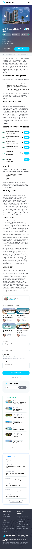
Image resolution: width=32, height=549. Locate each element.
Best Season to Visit (23, 54)
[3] (9, 356)
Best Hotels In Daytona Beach (18, 423)
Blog (14, 427)
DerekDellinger (23, 320)
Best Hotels (7, 326)
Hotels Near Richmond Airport (18, 416)
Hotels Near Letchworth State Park (15, 473)
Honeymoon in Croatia (17, 442)
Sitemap (4, 531)
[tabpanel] (16, 15)
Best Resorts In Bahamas (17, 409)
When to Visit (6, 514)
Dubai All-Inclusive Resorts (23, 331)
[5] (15, 356)
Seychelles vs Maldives (12, 461)
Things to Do (6, 516)
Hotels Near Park (17, 433)
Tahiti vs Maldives (18, 429)
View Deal (21, 49)
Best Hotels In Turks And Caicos (8, 331)
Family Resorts (16, 400)
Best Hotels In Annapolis (13, 496)
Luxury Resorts (21, 526)
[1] (3, 356)
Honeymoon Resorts (18, 440)
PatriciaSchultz (9, 335)
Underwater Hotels (22, 528)
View (26, 132)
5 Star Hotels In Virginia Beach (15, 491)
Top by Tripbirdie (7, 522)
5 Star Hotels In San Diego (13, 480)
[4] (12, 356)
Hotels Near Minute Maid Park (19, 435)
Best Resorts (16, 407)
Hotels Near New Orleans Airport (8, 316)
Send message (16, 373)
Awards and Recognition (9, 54)
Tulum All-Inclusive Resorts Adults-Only (16, 467)
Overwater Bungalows (20, 522)
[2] (6, 356)
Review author (12, 299)
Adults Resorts (9, 464)
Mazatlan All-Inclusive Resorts (22, 316)
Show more (15, 447)
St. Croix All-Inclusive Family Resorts (19, 403)
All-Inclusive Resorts (23, 311)
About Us (5, 526)
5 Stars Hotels (9, 478)
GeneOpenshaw (9, 320)
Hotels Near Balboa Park (13, 485)
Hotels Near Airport (9, 311)
